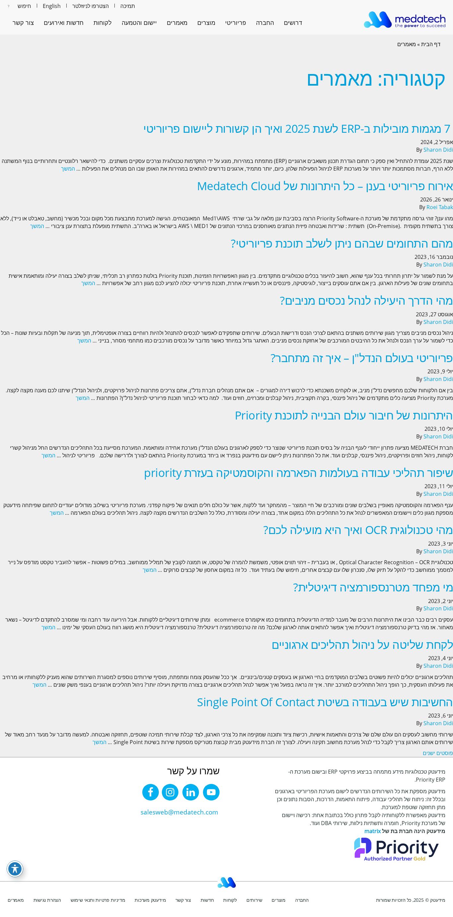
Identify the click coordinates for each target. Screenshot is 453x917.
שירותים (254, 900)
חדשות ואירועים (64, 23)
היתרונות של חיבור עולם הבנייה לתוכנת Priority (344, 415)
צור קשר (23, 23)
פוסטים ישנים (438, 753)
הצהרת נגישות (47, 900)
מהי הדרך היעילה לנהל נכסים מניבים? (366, 300)
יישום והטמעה (139, 23)
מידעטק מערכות (150, 900)
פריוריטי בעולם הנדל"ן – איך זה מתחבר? (362, 357)
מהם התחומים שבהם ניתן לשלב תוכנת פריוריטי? (342, 243)
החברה (265, 23)
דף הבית (430, 44)
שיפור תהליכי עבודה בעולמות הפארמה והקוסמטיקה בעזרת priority (298, 472)
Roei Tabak (439, 207)
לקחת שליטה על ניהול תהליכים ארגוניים (362, 644)
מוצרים (206, 23)
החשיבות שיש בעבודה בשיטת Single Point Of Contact (325, 702)
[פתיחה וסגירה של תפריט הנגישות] (15, 869)
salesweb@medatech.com (179, 812)
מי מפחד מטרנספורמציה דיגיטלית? (373, 587)
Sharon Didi (438, 149)
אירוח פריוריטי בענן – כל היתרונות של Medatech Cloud (325, 185)
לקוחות (103, 23)
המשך (68, 168)
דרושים (293, 23)
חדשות (207, 900)
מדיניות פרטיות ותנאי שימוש (98, 900)
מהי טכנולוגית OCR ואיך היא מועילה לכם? (358, 529)
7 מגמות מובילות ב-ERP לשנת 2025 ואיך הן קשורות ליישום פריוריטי (298, 128)
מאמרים (177, 23)
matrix (372, 831)
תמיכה (127, 6)
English (52, 6)
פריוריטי (235, 23)
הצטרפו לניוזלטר (90, 6)
